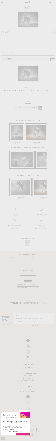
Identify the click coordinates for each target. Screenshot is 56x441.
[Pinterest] (29, 281)
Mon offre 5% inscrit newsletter (28, 391)
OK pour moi (23, 434)
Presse (28, 369)
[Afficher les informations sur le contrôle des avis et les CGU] (10, 322)
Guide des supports (28, 375)
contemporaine (25, 90)
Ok (37, 287)
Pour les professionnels (28, 367)
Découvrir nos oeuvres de (26, 107)
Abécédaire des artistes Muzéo (28, 254)
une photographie (12, 90)
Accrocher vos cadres (28, 382)
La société (28, 366)
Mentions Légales (28, 435)
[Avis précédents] (13, 319)
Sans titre (22, 170)
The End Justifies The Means (20, 198)
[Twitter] (31, 281)
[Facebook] (25, 281)
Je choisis (8, 434)
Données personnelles (28, 439)
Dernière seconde (16, 143)
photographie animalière (43, 90)
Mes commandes (28, 388)
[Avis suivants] (55, 319)
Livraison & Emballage (28, 380)
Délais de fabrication (28, 378)
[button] (3, 438)
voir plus (45, 318)
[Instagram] (27, 281)
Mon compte (28, 390)
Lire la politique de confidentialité (9, 429)
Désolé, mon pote (36, 143)
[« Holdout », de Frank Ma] (27, 243)
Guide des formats (28, 377)
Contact (29, 437)
